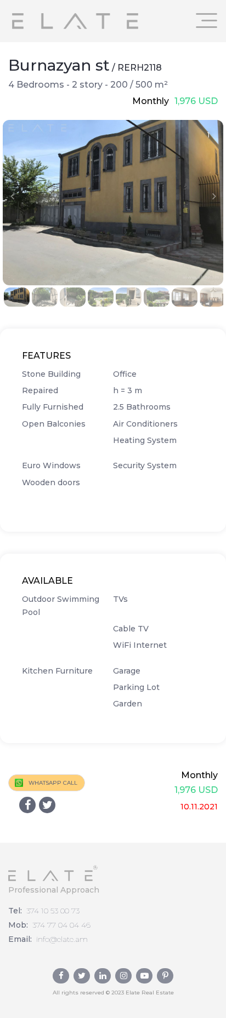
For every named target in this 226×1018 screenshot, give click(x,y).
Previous (12, 196)
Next (213, 196)
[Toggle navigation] (207, 20)
